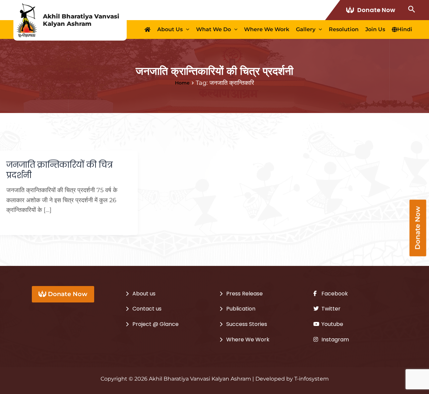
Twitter (330, 309)
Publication (240, 309)
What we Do (213, 29)
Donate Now (376, 10)
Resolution (344, 29)
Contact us (147, 309)
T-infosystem (311, 379)
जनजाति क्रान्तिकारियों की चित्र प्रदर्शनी (59, 170)
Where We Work (266, 29)
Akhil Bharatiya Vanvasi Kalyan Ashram (81, 20)
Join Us (375, 29)
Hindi (404, 29)
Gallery (305, 29)
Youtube (331, 324)
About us (170, 29)
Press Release (244, 293)
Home (182, 83)
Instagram (334, 339)
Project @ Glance (155, 324)
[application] (186, 29)
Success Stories (246, 324)
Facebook (334, 293)
